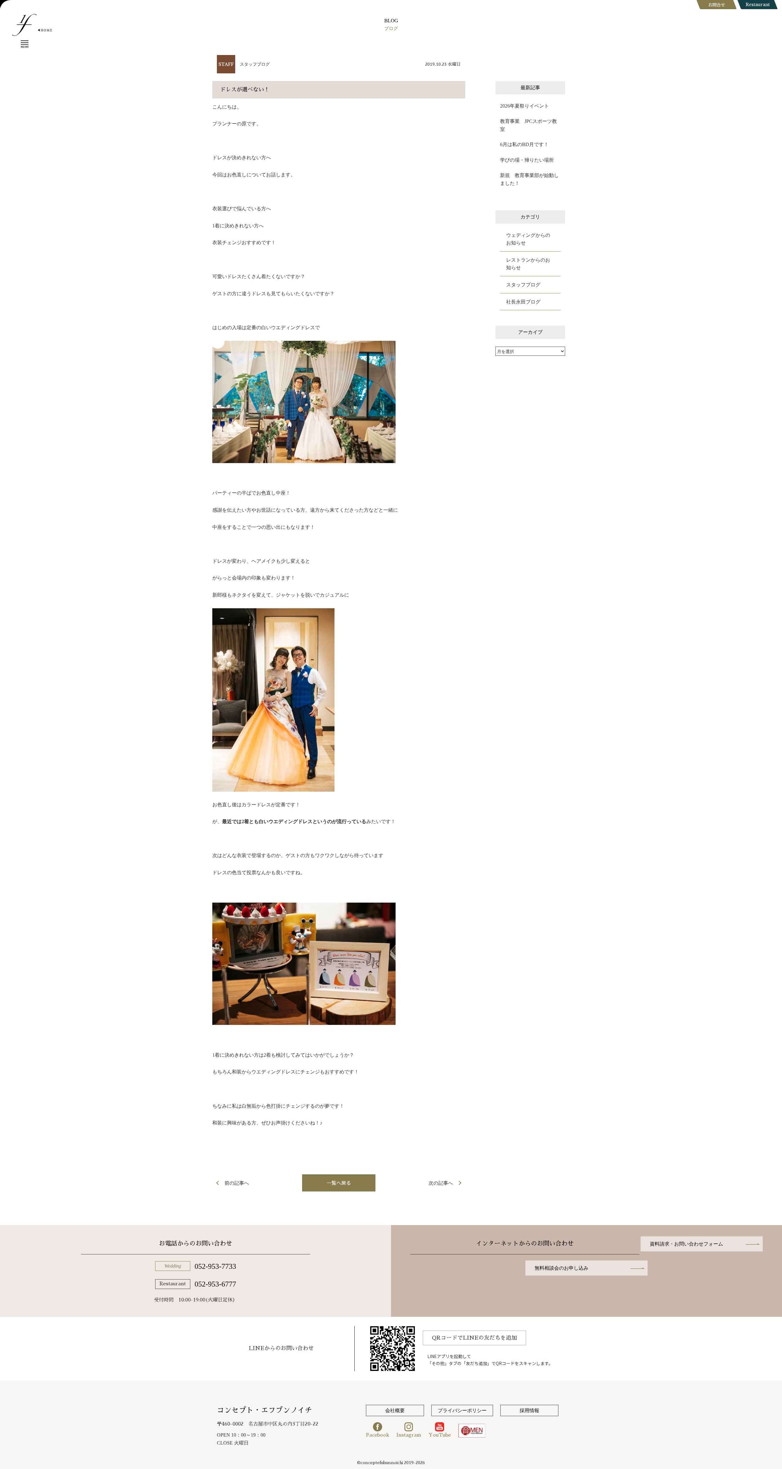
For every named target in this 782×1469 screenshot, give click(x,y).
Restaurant (758, 4)
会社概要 (395, 1410)
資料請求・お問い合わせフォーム (686, 1243)
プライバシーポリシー (462, 1410)
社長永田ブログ (523, 301)
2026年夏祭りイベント (524, 106)
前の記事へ (237, 1183)
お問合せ (716, 5)
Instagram (408, 1435)
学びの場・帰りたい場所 (527, 160)
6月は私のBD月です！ (524, 144)
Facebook (377, 1435)
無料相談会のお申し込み (561, 1268)
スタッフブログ (255, 64)
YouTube (440, 1435)
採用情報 (529, 1410)
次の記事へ (441, 1183)
